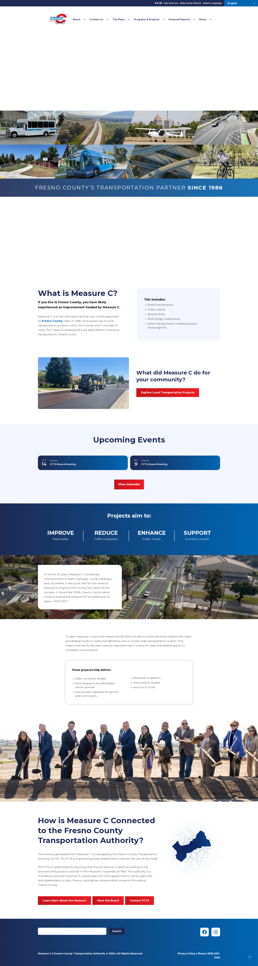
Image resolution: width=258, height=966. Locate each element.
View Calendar (129, 484)
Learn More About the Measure (64, 900)
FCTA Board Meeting (63, 464)
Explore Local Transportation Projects (167, 392)
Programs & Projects (146, 19)
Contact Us (96, 19)
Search (116, 931)
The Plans (119, 19)
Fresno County (52, 320)
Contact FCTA (139, 900)
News (202, 19)
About (76, 19)
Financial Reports (179, 19)
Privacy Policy (186, 953)
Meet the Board (108, 900)
